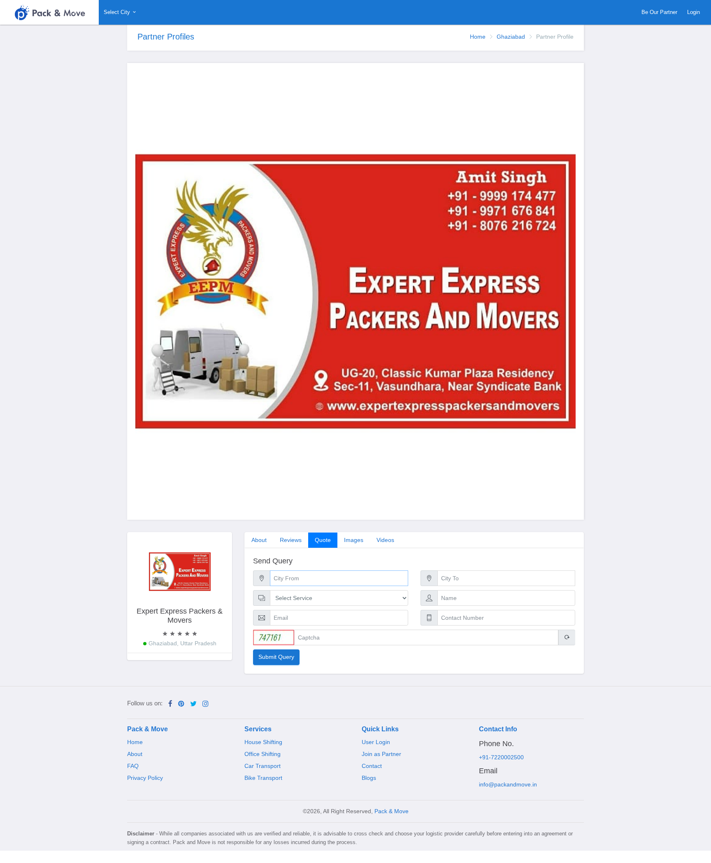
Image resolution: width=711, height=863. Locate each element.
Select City (118, 12)
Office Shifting (262, 754)
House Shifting (263, 742)
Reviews (291, 540)
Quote (323, 540)
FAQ (133, 766)
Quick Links (380, 729)
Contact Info (498, 729)
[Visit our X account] (193, 704)
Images (353, 540)
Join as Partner (381, 754)
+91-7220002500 (501, 757)
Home (478, 36)
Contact (372, 766)
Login (693, 12)
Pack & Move (147, 729)
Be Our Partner (659, 12)
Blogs (369, 778)
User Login (376, 742)
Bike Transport (263, 778)
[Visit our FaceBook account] (170, 704)
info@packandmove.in (508, 784)
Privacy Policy (145, 778)
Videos (385, 540)
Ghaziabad (511, 36)
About (259, 540)
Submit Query (276, 657)
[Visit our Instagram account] (205, 704)
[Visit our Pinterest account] (181, 704)
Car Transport (262, 766)
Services (258, 729)
